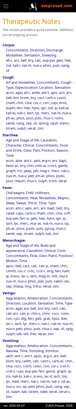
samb (10, 123)
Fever (7, 187)
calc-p (43, 266)
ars (16, 60)
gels (59, 60)
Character (13, 145)
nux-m (11, 175)
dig (23, 318)
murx (63, 276)
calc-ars (12, 313)
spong (43, 123)
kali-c (21, 113)
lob (64, 376)
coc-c (37, 102)
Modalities (14, 55)
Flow (33, 255)
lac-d (48, 376)
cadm (26, 361)
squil (54, 123)
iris (19, 170)
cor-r (54, 366)
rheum (19, 181)
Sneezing (49, 55)
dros (62, 102)
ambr (36, 92)
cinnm (11, 271)
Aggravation (16, 298)
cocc (55, 313)
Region (63, 198)
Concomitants (17, 50)
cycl (16, 318)
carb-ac (58, 361)
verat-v (64, 391)
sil (7, 70)
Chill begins (15, 192)
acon (10, 92)
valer (43, 391)
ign (43, 108)
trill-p (37, 286)
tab (19, 333)
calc (38, 60)
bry (30, 60)
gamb (62, 165)
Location (46, 87)
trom (53, 181)
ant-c (28, 160)
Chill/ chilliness (37, 192)
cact (40, 97)
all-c (9, 60)
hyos (35, 108)
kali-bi (10, 113)
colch (27, 366)
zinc (41, 128)
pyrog (49, 228)
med (15, 381)
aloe (18, 160)
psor (29, 118)
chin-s (35, 313)
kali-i (16, 65)
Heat (34, 198)
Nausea (12, 350)
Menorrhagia (14, 240)
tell (25, 333)
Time (10, 155)
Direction (37, 50)
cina (28, 102)
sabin (58, 281)
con (46, 102)
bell (23, 60)
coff (67, 213)
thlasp (18, 286)
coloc (65, 313)
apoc (10, 266)
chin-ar (40, 165)
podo (60, 175)
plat (41, 281)
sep (29, 123)
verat (32, 128)
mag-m (44, 276)
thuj (28, 286)
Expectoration (26, 87)
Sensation (32, 55)
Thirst (32, 203)
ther (33, 333)
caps (19, 213)
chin (19, 102)
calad (10, 213)
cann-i (45, 361)
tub (48, 233)
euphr (10, 108)
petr (31, 175)
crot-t (52, 165)
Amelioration (37, 298)
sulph (21, 128)
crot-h (64, 366)
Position (48, 150)
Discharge (54, 50)
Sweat (21, 203)
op (66, 223)
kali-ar (63, 108)
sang (65, 65)
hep (68, 60)
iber (64, 318)
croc (30, 271)
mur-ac (35, 223)
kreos (15, 276)
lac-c (24, 276)
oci (18, 386)
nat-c (46, 323)
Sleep (10, 203)
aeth (9, 356)
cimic (46, 313)
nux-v (37, 65)
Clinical (28, 145)
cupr (54, 102)
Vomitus (52, 350)
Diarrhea (10, 135)
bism (10, 361)
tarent (33, 391)
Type (52, 203)
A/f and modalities (20, 82)
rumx (58, 118)
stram (10, 128)
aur (26, 308)
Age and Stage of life (22, 140)
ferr (19, 108)
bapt (62, 160)
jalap (27, 170)
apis (54, 92)
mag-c (45, 170)
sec (66, 281)
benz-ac (12, 165)
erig (50, 271)
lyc (37, 113)
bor (15, 97)
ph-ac (10, 118)
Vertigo (9, 293)
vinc (56, 286)
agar (18, 92)
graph (11, 170)
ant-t (45, 92)
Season (62, 150)
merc (45, 113)
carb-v (50, 97)
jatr (35, 170)
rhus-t (48, 118)
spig (69, 328)
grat (46, 318)
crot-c (40, 271)
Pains (52, 255)
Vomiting (10, 340)
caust (61, 97)
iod (8, 65)
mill (54, 276)
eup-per (49, 60)
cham (10, 102)
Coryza (8, 45)
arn (62, 92)
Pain (36, 150)
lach (30, 113)
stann (64, 123)
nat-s (65, 170)
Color (61, 250)
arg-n (46, 160)
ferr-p (24, 218)
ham (65, 271)
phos (47, 65)
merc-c (34, 323)
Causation (49, 140)
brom (24, 97)
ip (55, 108)
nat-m (26, 65)
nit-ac (65, 381)
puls (56, 65)
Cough (8, 77)
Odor (27, 150)
